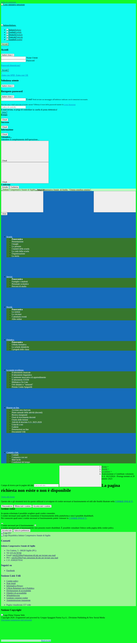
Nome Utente (32, 58)
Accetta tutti (41, 506)
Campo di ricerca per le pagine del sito (17, 485)
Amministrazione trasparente (18, 600)
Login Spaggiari (70, 105)
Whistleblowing (13, 595)
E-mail (29, 99)
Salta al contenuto (8, 2)
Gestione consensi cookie (17, 598)
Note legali (11, 583)
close (4, 214)
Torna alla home (8, 497)
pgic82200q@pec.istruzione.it (35, 558)
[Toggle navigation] (22, 201)
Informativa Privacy (14, 586)
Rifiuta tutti (23, 506)
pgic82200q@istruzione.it (34, 555)
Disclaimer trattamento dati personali (16, 620)
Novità (104, 469)
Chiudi (4, 120)
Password (30, 60)
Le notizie (106, 471)
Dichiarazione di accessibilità (18, 590)
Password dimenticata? (10, 65)
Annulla (5, 187)
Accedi (4, 44)
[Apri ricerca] (115, 201)
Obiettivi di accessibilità (16, 593)
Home (104, 467)
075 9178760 (15, 553)
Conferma (14, 187)
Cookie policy (12, 581)
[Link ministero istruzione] (13, 4)
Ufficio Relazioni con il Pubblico (20, 588)
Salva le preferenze (21, 531)
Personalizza (7, 506)
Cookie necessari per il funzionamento (17, 525)
